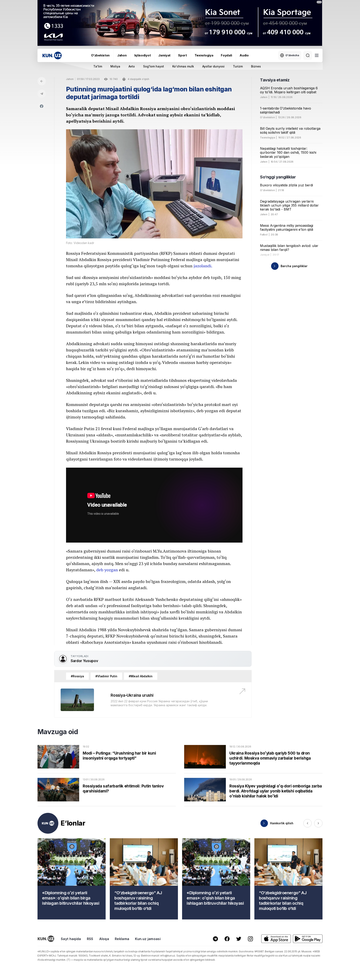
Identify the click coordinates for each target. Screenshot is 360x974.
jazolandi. (203, 266)
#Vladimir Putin (106, 676)
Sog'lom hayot (153, 66)
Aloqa (104, 939)
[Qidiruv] (307, 55)
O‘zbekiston (100, 55)
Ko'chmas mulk (183, 66)
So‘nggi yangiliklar (278, 176)
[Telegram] (42, 94)
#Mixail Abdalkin (140, 676)
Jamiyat (164, 55)
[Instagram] (250, 938)
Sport (182, 55)
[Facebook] (42, 106)
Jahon (122, 55)
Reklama (122, 939)
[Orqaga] (42, 81)
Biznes (256, 66)
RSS (90, 939)
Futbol (264, 234)
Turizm (238, 66)
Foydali (226, 55)
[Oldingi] (307, 823)
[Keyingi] (318, 823)
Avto (132, 66)
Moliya (115, 66)
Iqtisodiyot (142, 55)
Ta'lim (97, 66)
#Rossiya (77, 676)
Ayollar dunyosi (213, 66)
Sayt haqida (71, 939)
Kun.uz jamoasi (147, 939)
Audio (244, 55)
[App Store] (276, 938)
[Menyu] (316, 55)
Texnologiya (204, 55)
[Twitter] (238, 938)
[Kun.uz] (52, 55)
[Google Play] (307, 938)
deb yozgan (107, 570)
